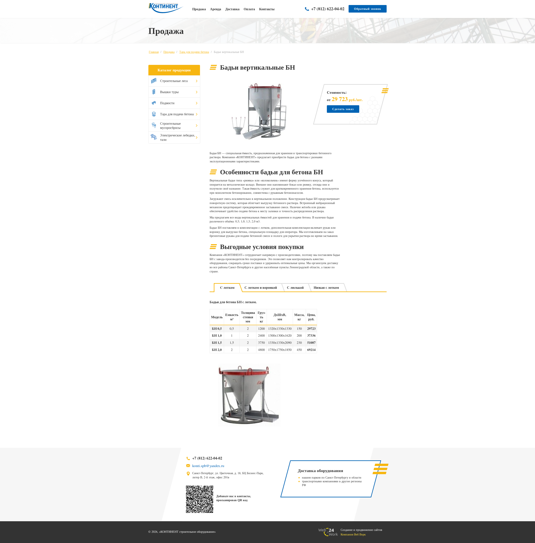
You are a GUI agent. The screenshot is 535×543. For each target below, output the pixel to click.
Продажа (199, 8)
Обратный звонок (367, 8)
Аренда (215, 8)
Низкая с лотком (326, 287)
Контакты (267, 8)
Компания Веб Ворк (353, 534)
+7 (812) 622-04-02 (327, 9)
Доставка (232, 8)
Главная (154, 52)
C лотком (227, 287)
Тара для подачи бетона (194, 52)
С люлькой (295, 287)
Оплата (249, 8)
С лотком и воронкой (261, 287)
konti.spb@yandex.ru (208, 465)
